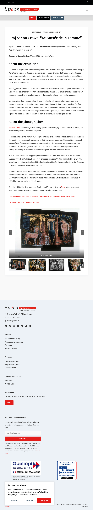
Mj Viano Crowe (15, 127)
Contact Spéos (10, 384)
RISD (63, 187)
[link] (6, 326)
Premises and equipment (14, 342)
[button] (46, 232)
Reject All (29, 500)
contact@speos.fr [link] (13, 321)
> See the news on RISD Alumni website (24, 202)
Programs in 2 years (12, 364)
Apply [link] (32, 18)
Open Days (56, 18)
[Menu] (87, 10)
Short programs (10, 367)
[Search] (87, 2)
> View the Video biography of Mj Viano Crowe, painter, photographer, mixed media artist (42, 196)
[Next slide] (82, 232)
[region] (29, 493)
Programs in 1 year (12, 361)
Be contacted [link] (43, 18)
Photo (59, 32)
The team (8, 345)
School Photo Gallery (12, 339)
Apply (9, 402)
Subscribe (23, 439)
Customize (14, 500)
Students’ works (11, 348)
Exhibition (53, 32)
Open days (8, 380)
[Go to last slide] (10, 232)
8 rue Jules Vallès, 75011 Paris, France (19, 314)
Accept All (44, 500)
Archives (46, 32)
